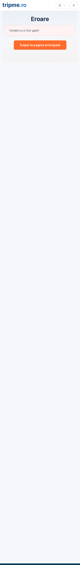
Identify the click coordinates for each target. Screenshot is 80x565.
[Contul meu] (62, 5)
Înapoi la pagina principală (40, 45)
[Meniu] (74, 5)
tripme (14, 5)
